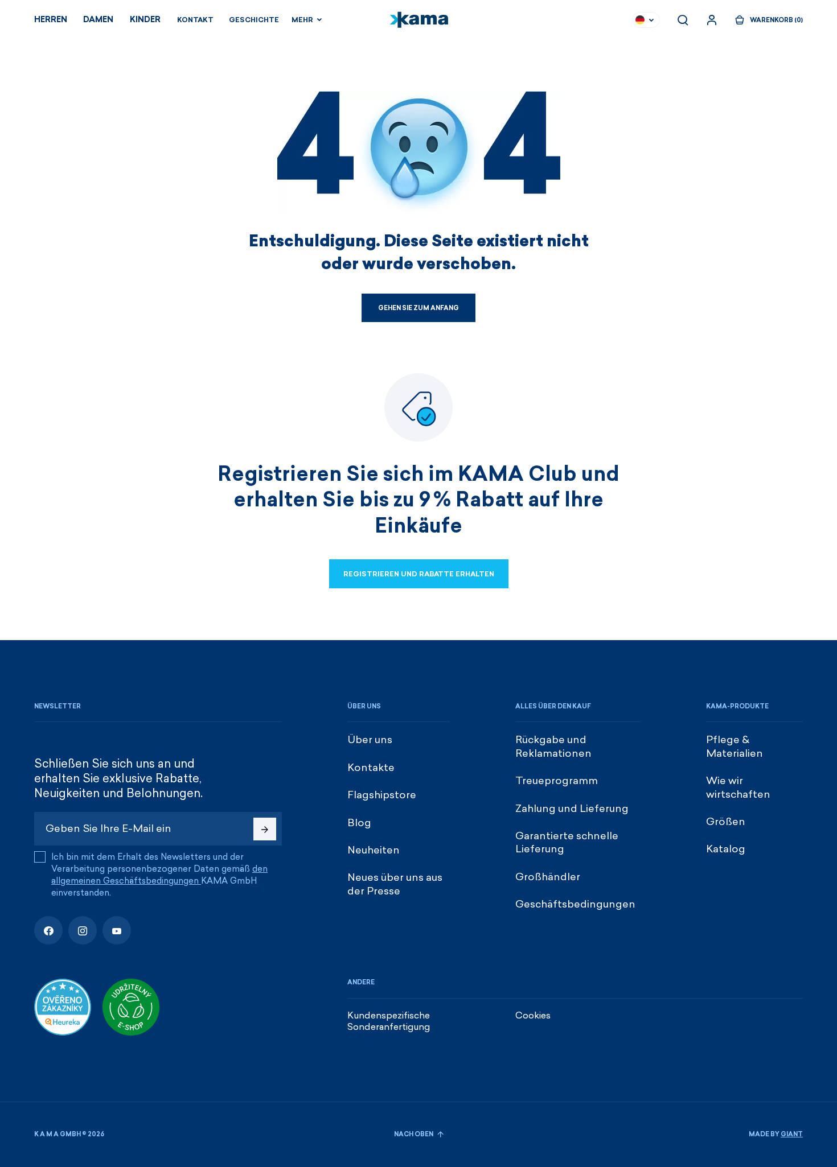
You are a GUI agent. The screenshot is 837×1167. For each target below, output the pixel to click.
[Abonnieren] (264, 829)
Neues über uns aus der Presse (394, 884)
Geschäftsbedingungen (575, 904)
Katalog (725, 849)
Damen (98, 19)
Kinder (145, 19)
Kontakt (195, 20)
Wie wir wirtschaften (738, 787)
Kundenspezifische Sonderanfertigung (388, 1021)
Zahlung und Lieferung (572, 808)
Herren (50, 19)
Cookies (533, 1015)
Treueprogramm (556, 780)
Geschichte (254, 20)
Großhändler (547, 877)
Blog (359, 823)
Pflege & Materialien (734, 746)
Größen (725, 821)
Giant (792, 1134)
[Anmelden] (711, 20)
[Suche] (682, 20)
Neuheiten (373, 850)
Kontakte (371, 767)
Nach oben (414, 1134)
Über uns (369, 739)
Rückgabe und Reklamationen (553, 746)
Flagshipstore (381, 795)
